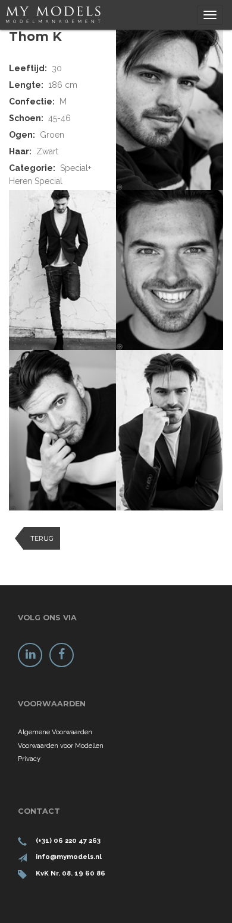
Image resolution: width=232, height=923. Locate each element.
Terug (42, 538)
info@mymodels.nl (69, 856)
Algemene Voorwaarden (55, 732)
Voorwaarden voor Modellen (61, 745)
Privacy (29, 758)
